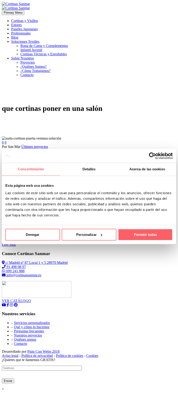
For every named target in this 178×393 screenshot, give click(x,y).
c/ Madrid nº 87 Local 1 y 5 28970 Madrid (36, 263)
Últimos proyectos (34, 147)
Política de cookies (69, 356)
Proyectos (27, 62)
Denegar (32, 235)
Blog (14, 37)
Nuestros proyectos (28, 335)
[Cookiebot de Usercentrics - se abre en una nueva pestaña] (152, 155)
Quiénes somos (25, 339)
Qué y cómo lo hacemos (31, 327)
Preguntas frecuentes (29, 331)
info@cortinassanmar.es (23, 275)
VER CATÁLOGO (16, 301)
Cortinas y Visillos (24, 21)
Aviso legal (10, 356)
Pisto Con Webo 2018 (43, 351)
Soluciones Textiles (25, 42)
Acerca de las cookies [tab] (147, 169)
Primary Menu (13, 12)
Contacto (27, 75)
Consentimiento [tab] (31, 169)
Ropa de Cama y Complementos (44, 46)
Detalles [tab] (89, 169)
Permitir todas (145, 235)
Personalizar (86, 235)
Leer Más (9, 244)
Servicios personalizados (32, 323)
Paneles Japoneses (24, 29)
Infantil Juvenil (31, 50)
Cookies (92, 356)
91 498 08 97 (16, 267)
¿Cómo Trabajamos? (35, 71)
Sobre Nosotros (22, 58)
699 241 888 (15, 271)
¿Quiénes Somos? (33, 67)
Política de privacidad (37, 356)
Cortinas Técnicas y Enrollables (43, 54)
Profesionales (21, 33)
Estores (16, 25)
